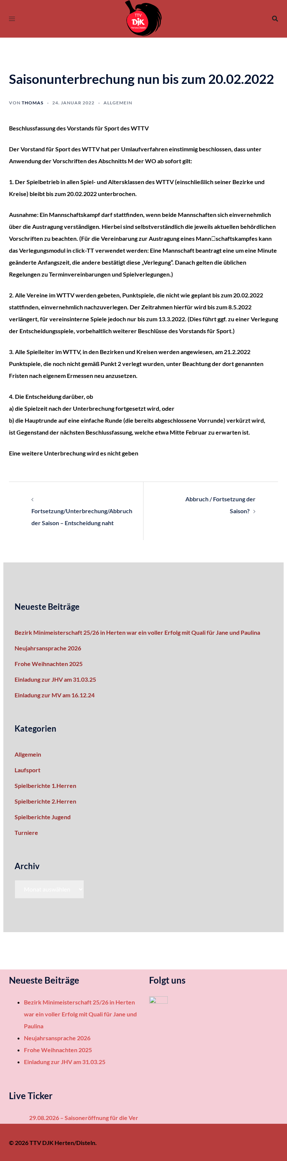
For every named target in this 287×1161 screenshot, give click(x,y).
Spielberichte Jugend (43, 816)
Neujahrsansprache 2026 (48, 648)
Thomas (32, 102)
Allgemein (118, 102)
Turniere (26, 832)
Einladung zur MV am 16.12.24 (55, 694)
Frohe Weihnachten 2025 (49, 663)
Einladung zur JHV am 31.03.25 (55, 679)
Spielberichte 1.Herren (45, 785)
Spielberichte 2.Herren (45, 801)
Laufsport (27, 769)
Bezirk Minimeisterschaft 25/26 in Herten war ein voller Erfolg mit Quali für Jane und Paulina (137, 632)
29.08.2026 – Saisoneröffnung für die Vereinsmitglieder (97, 1117)
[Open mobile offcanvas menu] (12, 19)
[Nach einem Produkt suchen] (275, 19)
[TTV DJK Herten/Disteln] (143, 17)
